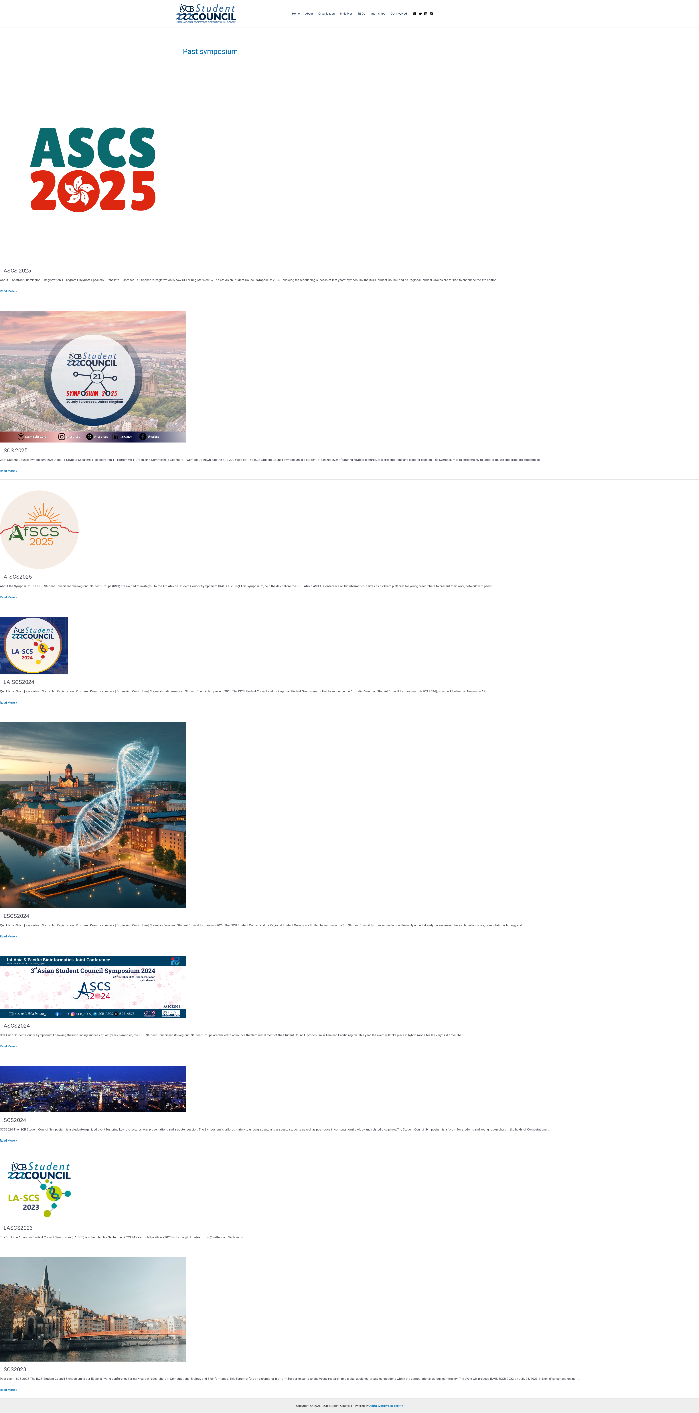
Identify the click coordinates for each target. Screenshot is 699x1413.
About (309, 13)
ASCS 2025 (17, 270)
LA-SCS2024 (19, 682)
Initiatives (346, 13)
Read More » (8, 291)
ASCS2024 (17, 1026)
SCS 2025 (15, 450)
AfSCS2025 (18, 577)
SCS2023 (15, 1369)
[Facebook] (414, 13)
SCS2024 (15, 1120)
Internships (378, 13)
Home (296, 13)
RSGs (361, 13)
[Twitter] (420, 13)
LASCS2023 (18, 1228)
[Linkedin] (425, 13)
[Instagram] (431, 13)
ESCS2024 (16, 916)
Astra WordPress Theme (386, 1406)
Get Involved (399, 13)
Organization (326, 13)
